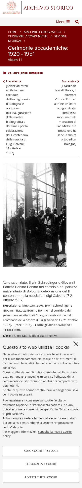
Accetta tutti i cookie (41, 477)
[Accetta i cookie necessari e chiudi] (76, 344)
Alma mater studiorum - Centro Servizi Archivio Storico (41, 7)
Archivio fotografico (42, 32)
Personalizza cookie (41, 464)
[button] (77, 22)
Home (12, 32)
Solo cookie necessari (41, 451)
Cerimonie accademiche (28, 36)
